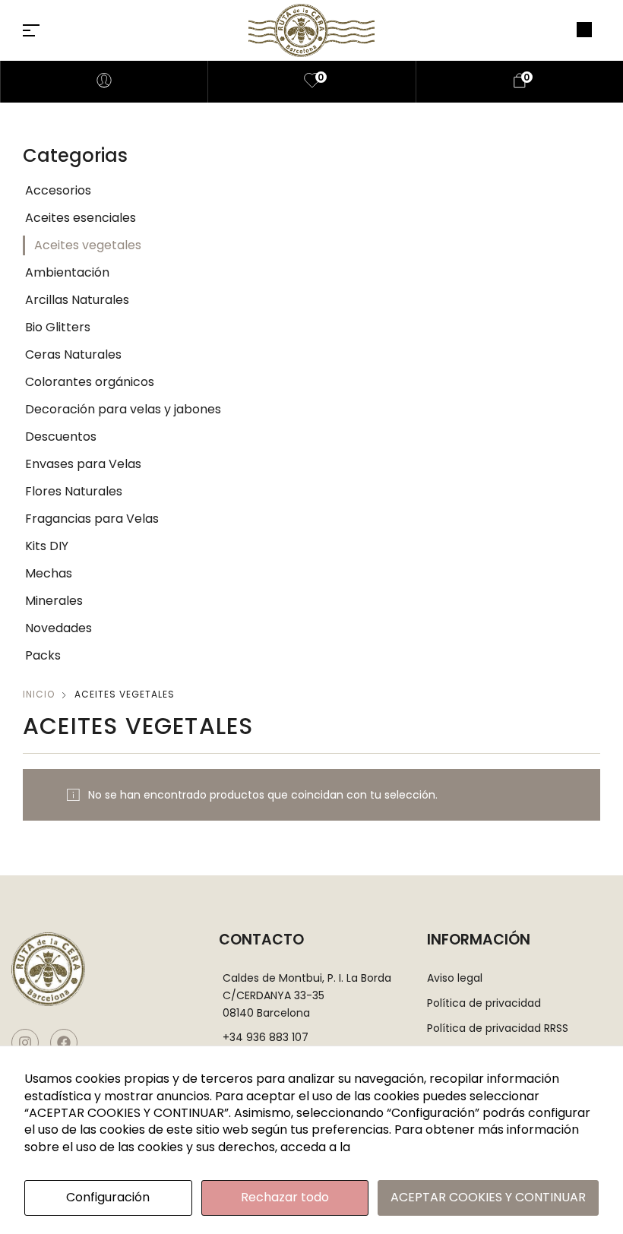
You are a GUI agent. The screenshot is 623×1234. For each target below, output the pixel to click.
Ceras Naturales (73, 354)
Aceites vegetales (87, 245)
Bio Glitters (57, 327)
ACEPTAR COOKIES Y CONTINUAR (488, 1197)
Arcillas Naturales (77, 299)
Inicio (39, 694)
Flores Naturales (73, 491)
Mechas (48, 573)
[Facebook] (63, 1042)
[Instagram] (25, 1042)
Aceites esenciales (80, 217)
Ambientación (67, 272)
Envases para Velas (83, 464)
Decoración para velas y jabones (123, 409)
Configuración (108, 1197)
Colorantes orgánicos (89, 382)
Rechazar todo (285, 1197)
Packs (43, 655)
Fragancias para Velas (92, 518)
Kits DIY (46, 546)
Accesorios (58, 190)
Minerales (54, 600)
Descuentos (60, 436)
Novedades (58, 628)
